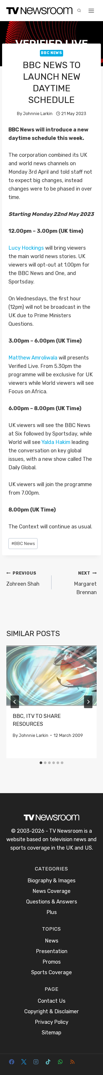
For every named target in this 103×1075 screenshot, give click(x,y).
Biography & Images (51, 880)
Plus (51, 912)
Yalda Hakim (55, 442)
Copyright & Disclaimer (51, 1011)
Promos (52, 962)
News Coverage (51, 891)
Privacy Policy (51, 1022)
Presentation (51, 951)
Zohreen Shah (22, 579)
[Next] (88, 701)
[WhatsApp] (60, 1062)
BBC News (51, 53)
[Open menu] (91, 10)
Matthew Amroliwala (32, 357)
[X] (23, 1062)
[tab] (41, 762)
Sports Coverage (51, 972)
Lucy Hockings (26, 248)
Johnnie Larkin (38, 113)
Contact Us (51, 1001)
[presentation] (51, 676)
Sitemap (51, 1032)
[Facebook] (11, 1062)
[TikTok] (48, 1062)
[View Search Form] (79, 11)
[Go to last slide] (15, 701)
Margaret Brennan (85, 583)
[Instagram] (36, 1062)
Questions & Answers (51, 901)
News (51, 940)
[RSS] (72, 1062)
